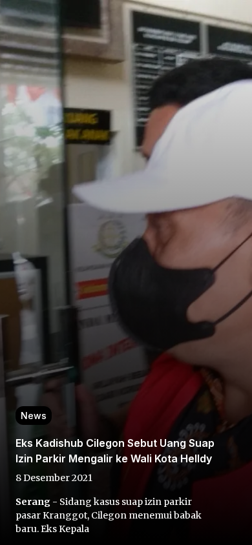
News (34, 415)
